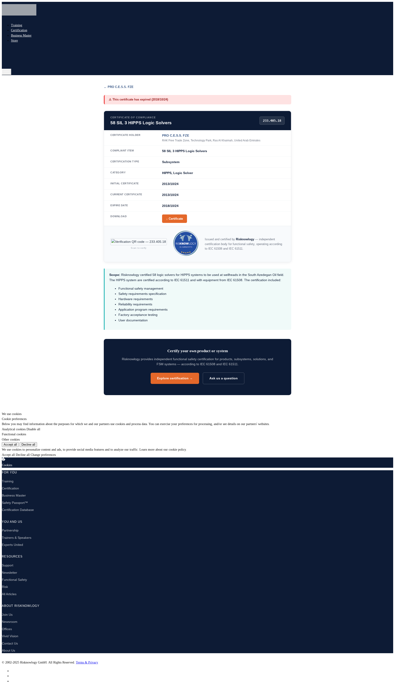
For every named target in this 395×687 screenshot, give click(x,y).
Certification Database (18, 510)
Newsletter (9, 572)
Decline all (28, 444)
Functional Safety (14, 579)
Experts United (12, 545)
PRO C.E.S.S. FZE (175, 135)
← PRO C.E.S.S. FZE (118, 87)
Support (7, 565)
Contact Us (10, 643)
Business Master (21, 35)
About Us (8, 650)
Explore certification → (175, 378)
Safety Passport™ (15, 503)
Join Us (7, 614)
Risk (5, 587)
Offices (7, 629)
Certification (19, 30)
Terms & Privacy (87, 662)
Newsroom (9, 622)
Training (16, 25)
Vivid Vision (10, 636)
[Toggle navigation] (6, 72)
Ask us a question (223, 378)
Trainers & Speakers (16, 537)
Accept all (10, 444)
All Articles (9, 594)
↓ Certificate (174, 218)
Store (14, 40)
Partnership (10, 530)
